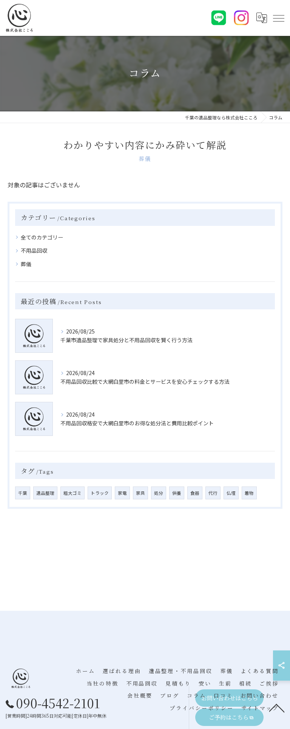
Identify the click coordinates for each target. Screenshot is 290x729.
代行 (213, 493)
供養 (176, 493)
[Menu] (278, 17)
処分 (158, 493)
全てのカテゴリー (42, 237)
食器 (194, 493)
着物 (249, 493)
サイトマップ (260, 708)
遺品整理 (45, 493)
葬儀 (26, 264)
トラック (100, 493)
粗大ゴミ (72, 493)
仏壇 (231, 493)
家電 (122, 493)
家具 (140, 493)
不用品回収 (34, 250)
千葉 (22, 493)
